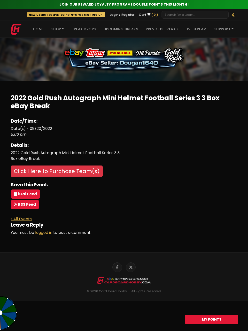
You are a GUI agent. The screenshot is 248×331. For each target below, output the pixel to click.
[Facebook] (117, 267)
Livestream (196, 29)
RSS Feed (26, 204)
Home (38, 29)
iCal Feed (27, 194)
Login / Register (122, 14)
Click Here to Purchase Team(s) (57, 171)
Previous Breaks (162, 29)
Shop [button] (56, 29)
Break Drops (83, 29)
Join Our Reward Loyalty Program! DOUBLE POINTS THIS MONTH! (124, 4)
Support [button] (222, 29)
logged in (43, 232)
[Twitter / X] (131, 267)
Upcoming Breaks (121, 29)
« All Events (21, 219)
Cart (148, 14)
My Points (211, 319)
